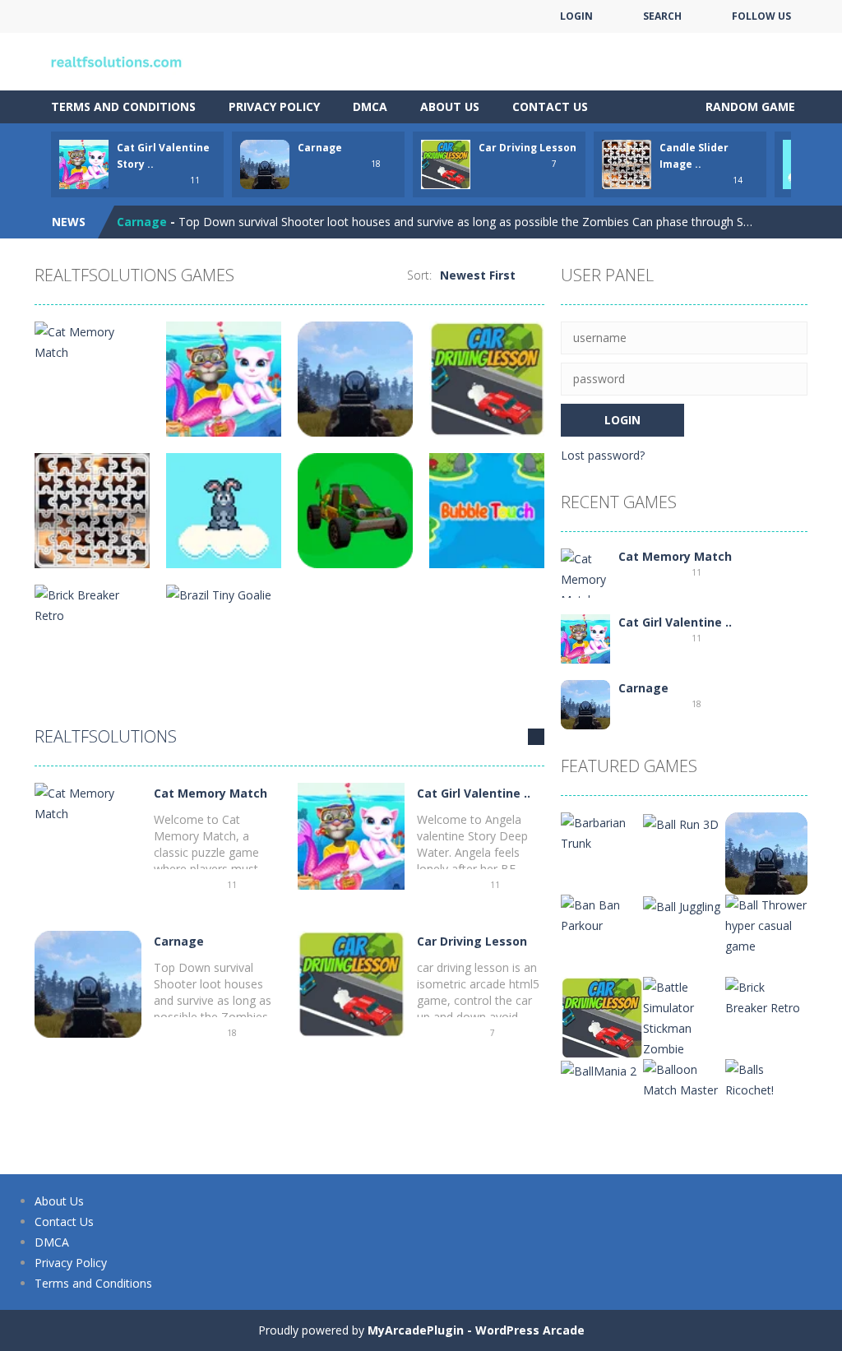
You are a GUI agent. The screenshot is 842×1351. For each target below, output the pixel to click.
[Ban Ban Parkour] (602, 914)
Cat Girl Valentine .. (473, 793)
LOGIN (576, 16)
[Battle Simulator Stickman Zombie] (684, 1017)
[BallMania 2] (598, 1069)
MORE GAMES (536, 737)
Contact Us (550, 106)
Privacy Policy (274, 106)
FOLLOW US (761, 16)
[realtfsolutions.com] (117, 60)
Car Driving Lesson (527, 148)
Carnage (320, 148)
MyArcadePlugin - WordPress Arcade (476, 1330)
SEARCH (662, 16)
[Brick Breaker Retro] (766, 996)
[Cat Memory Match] (88, 802)
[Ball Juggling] (681, 905)
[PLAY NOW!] (84, 163)
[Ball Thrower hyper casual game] (766, 924)
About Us (449, 106)
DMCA (370, 106)
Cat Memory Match (210, 793)
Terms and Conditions (123, 106)
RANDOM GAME (748, 106)
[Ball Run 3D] (681, 822)
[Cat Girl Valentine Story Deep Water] (351, 835)
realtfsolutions (106, 736)
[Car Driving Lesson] (351, 983)
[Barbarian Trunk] (602, 832)
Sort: (419, 275)
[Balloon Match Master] (684, 1078)
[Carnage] (88, 983)
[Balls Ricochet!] (766, 1078)
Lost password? (603, 455)
